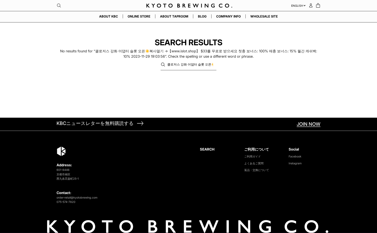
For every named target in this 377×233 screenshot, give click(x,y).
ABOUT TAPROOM (174, 16)
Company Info (228, 16)
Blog (202, 16)
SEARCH (207, 149)
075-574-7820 (66, 201)
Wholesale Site (264, 16)
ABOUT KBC (108, 16)
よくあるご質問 (254, 163)
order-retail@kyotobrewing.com (77, 197)
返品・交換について (256, 170)
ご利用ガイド (252, 156)
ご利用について (256, 149)
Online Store (139, 16)
